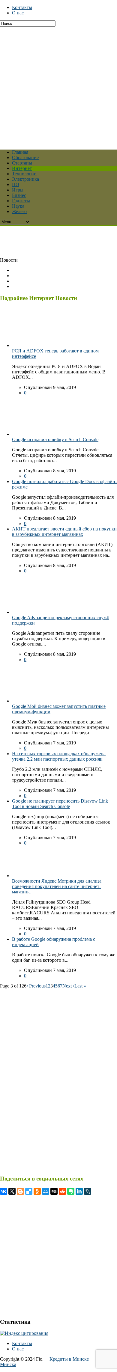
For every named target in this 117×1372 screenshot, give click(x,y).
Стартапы (22, 162)
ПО (15, 184)
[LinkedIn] (79, 1191)
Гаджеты (21, 200)
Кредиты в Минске (69, 1359)
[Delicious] (28, 1191)
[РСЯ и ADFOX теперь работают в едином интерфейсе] (30, 345)
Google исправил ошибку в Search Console (55, 439)
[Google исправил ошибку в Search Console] (30, 434)
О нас (18, 12)
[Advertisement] (58, 85)
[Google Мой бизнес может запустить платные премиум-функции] (30, 700)
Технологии (24, 173)
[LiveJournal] (87, 1191)
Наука (18, 206)
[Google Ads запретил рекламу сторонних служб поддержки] (30, 612)
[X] (12, 1191)
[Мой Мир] (45, 1191)
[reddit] (62, 1191)
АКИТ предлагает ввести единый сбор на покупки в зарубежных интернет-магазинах (64, 531)
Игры (17, 189)
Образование (25, 157)
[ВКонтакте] (3, 1191)
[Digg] (54, 1191)
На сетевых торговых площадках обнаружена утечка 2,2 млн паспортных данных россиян (59, 756)
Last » (80, 985)
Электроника (25, 179)
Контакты (22, 7)
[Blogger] (20, 1191)
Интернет (22, 168)
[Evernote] (70, 1191)
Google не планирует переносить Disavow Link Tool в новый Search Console (60, 803)
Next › (68, 985)
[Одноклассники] (37, 1191)
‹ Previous (36, 985)
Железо (19, 211)
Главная (20, 152)
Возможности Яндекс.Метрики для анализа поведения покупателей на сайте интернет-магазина (56, 886)
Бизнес (19, 195)
